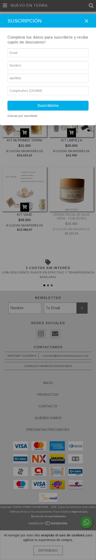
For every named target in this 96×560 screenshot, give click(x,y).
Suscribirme (48, 105)
